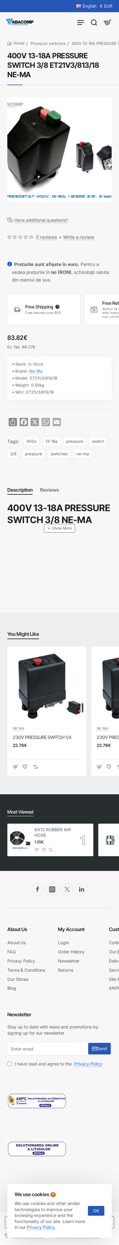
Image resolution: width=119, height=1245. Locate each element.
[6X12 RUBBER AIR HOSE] (20, 840)
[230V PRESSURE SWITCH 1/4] (46, 686)
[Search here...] (94, 22)
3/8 (13, 453)
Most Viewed (20, 812)
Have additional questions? (41, 220)
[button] (59, 528)
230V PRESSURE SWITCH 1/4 (42, 737)
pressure (74, 441)
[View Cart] (107, 22)
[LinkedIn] (81, 889)
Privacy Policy (41, 1227)
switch (98, 441)
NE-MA (18, 728)
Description (20, 490)
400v (31, 441)
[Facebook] (37, 889)
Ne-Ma (35, 371)
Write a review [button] (78, 237)
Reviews (49, 490)
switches (59, 453)
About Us (17, 929)
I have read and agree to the (57, 1063)
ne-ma (82, 453)
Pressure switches (48, 43)
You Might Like (23, 634)
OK (96, 1210)
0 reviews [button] (46, 237)
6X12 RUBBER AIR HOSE (52, 832)
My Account (71, 929)
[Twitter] (67, 889)
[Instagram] (52, 889)
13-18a (51, 441)
